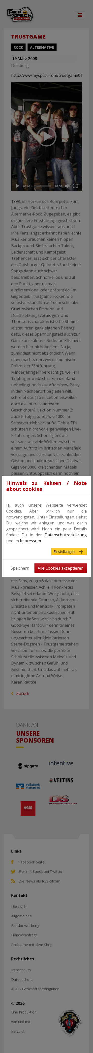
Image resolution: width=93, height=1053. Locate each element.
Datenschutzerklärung (66, 534)
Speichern (20, 568)
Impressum (30, 540)
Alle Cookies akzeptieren (61, 568)
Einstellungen (64, 551)
